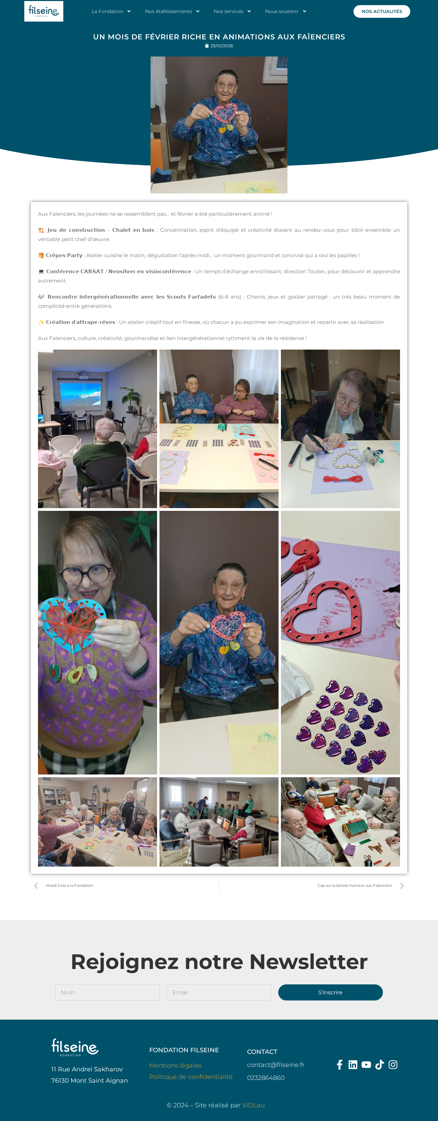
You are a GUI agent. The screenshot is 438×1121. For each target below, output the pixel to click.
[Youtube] (366, 1065)
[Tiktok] (380, 1065)
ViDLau (253, 1105)
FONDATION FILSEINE (184, 1050)
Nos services (228, 11)
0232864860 (266, 1078)
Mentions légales (175, 1065)
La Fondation (107, 11)
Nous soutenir (282, 11)
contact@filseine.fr (276, 1065)
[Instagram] (393, 1065)
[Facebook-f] (340, 1065)
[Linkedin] (353, 1065)
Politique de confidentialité (191, 1077)
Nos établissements (168, 11)
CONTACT (262, 1052)
